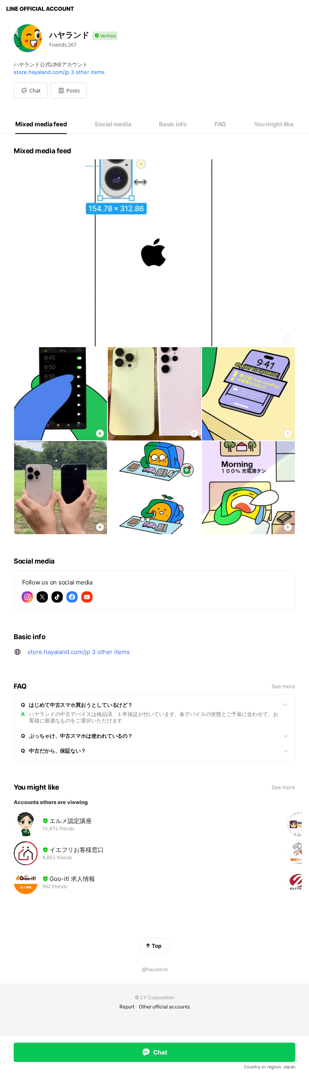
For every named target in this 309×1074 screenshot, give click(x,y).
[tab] (41, 124)
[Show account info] (105, 36)
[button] (69, 90)
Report (126, 1007)
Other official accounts (164, 1007)
